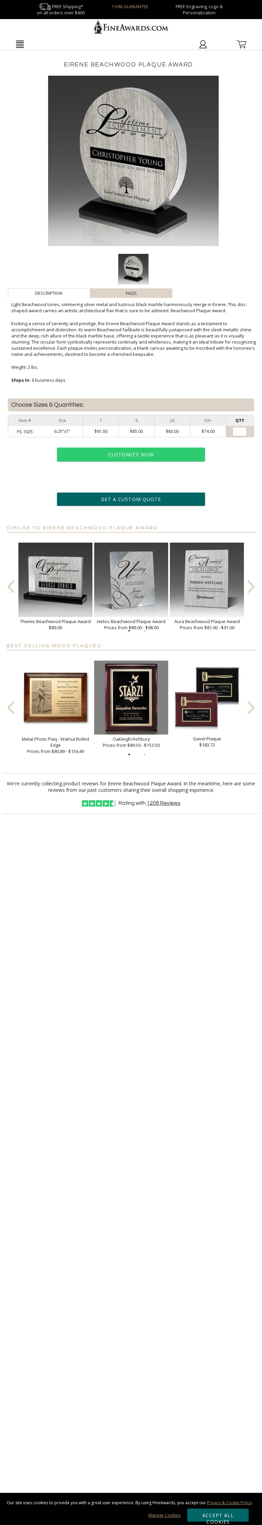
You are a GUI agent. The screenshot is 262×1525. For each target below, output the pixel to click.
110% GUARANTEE (130, 6)
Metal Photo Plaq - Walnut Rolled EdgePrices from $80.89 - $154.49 (55, 745)
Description (48, 293)
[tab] (49, 293)
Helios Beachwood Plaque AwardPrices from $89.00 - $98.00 (131, 624)
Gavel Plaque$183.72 (207, 742)
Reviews (163, 803)
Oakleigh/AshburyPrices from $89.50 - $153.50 (131, 742)
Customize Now (131, 454)
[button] (19, 44)
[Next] (251, 587)
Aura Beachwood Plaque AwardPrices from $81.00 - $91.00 (207, 624)
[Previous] (11, 587)
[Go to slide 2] (144, 631)
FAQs (131, 293)
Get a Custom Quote (131, 499)
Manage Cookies (164, 1515)
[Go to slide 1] (129, 631)
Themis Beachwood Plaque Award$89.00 (55, 624)
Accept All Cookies (218, 1517)
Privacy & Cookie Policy (229, 1503)
